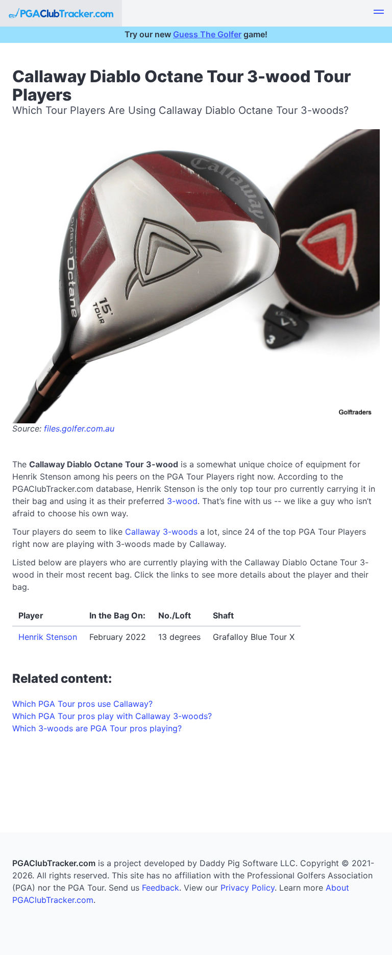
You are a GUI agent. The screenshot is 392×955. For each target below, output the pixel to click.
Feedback (160, 887)
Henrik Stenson (47, 637)
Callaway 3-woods (161, 532)
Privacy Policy (247, 887)
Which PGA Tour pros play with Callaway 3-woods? (112, 716)
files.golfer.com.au (79, 428)
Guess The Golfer (207, 34)
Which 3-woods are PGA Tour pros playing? (97, 728)
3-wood (182, 501)
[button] (379, 13)
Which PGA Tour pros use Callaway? (82, 704)
